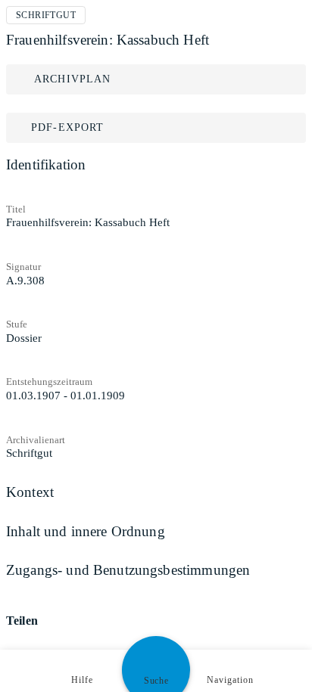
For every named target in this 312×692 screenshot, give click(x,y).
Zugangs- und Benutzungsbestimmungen (128, 570)
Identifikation (46, 164)
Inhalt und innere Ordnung (85, 531)
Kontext (30, 492)
